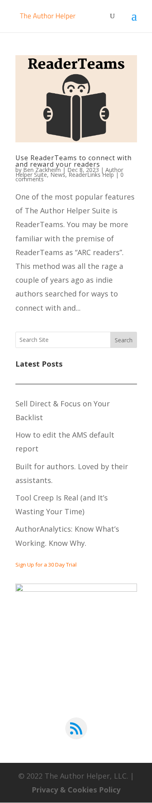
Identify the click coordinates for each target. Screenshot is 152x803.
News (57, 174)
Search (124, 340)
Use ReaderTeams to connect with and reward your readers (73, 161)
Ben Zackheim (42, 170)
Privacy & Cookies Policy (76, 789)
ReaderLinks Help (91, 174)
